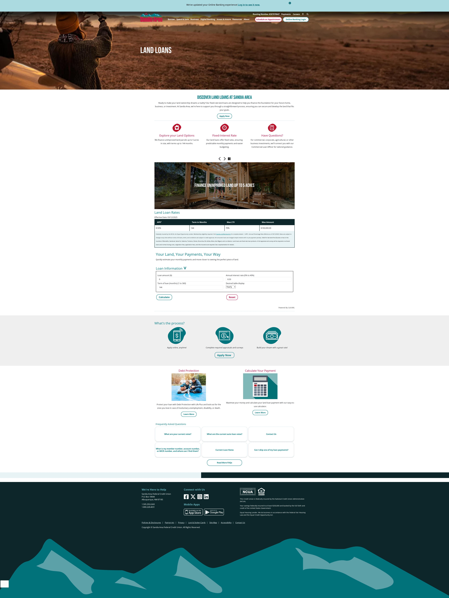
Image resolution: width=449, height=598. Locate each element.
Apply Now (224, 116)
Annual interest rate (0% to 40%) (240, 275)
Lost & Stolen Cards (197, 522)
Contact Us (240, 522)
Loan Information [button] (169, 268)
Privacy (181, 522)
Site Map (213, 522)
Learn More (188, 414)
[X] (193, 497)
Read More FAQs (224, 462)
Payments (286, 14)
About (246, 19)
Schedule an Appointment (268, 19)
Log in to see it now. (248, 4)
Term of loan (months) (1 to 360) (172, 283)
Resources (237, 19)
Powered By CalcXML (287, 307)
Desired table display (235, 283)
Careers (296, 14)
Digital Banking (208, 19)
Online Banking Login (296, 19)
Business (194, 19)
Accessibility (226, 522)
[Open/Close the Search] (307, 14)
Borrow (171, 19)
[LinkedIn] (206, 497)
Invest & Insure (224, 19)
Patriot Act (169, 522)
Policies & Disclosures (151, 522)
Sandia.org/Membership (223, 234)
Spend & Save (182, 19)
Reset (232, 297)
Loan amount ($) (165, 275)
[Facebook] (186, 497)
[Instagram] (199, 497)
